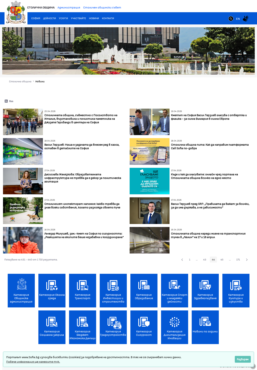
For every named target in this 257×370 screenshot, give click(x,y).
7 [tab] (240, 68)
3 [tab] (225, 68)
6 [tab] (236, 68)
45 (223, 260)
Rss (11, 101)
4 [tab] (229, 68)
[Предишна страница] (182, 260)
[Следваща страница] (246, 260)
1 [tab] (218, 68)
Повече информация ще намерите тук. (33, 361)
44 (214, 260)
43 (205, 260)
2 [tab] (221, 68)
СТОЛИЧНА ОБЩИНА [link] (41, 7)
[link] (231, 19)
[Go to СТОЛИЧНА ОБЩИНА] (16, 12)
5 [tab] (233, 68)
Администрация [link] (69, 7)
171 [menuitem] (239, 260)
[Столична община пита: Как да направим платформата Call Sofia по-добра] (150, 151)
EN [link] (238, 18)
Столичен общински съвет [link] (102, 7)
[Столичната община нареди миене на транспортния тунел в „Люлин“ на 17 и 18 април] (150, 240)
